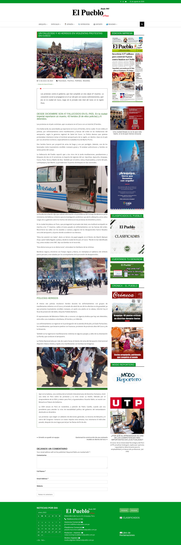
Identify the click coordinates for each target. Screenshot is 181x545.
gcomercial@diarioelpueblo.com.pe (77, 524)
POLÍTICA (70, 81)
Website (40, 486)
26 (49, 532)
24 (42, 532)
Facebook (120, 1)
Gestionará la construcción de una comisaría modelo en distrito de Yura (91, 438)
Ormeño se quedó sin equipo (49, 437)
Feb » (43, 540)
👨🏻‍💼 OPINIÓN (68, 24)
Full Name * (41, 471)
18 (45, 529)
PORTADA (78, 81)
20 (53, 529)
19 (49, 529)
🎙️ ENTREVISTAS (84, 24)
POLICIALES (62, 81)
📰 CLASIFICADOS (130, 517)
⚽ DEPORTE (97, 24)
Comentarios (41, 455)
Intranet (124, 510)
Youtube (125, 1)
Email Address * (43, 479)
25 (45, 532)
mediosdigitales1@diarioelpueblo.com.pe (79, 540)
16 (38, 529)
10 (42, 526)
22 (60, 529)
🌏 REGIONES (111, 24)
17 (42, 529)
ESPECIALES (55, 24)
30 (38, 535)
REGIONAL (86, 81)
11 (45, 526)
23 (38, 532)
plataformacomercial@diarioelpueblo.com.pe (80, 530)
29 (60, 532)
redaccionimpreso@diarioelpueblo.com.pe (79, 535)
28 (56, 532)
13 (53, 526)
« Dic (38, 540)
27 (53, 532)
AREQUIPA (42, 24)
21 (56, 529)
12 (49, 526)
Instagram (123, 1)
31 (42, 535)
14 (56, 526)
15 (60, 526)
